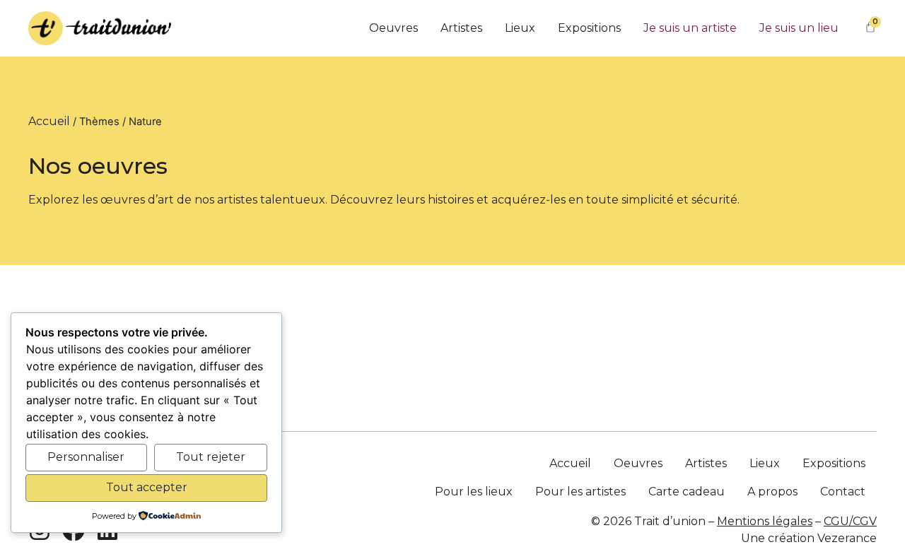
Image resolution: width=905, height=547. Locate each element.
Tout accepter (146, 487)
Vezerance (847, 538)
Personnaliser (85, 457)
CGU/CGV (850, 521)
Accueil (49, 121)
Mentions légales (764, 521)
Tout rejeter (210, 457)
